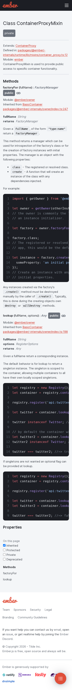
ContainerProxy (26, 45)
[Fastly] (41, 676)
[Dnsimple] (8, 683)
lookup (7, 579)
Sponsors (20, 609)
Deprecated (14, 559)
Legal (48, 609)
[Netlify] (8, 676)
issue (9, 634)
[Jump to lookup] (63, 315)
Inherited (12, 545)
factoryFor (10, 573)
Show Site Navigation (66, 5)
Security (35, 609)
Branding (8, 617)
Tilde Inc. (35, 646)
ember (18, 59)
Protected (13, 550)
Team (6, 609)
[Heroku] (24, 676)
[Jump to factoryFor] (18, 93)
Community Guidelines (32, 617)
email (57, 629)
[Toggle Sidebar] (60, 678)
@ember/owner (24, 100)
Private (11, 555)
